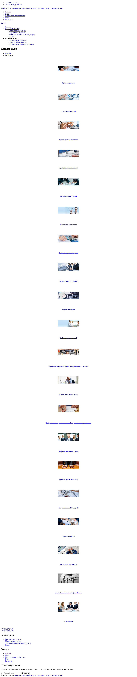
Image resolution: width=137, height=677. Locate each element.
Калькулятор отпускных (18, 40)
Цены (7, 14)
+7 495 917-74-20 (11, 3)
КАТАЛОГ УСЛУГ (12, 29)
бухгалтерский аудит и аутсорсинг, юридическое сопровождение (39, 675)
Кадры (11, 36)
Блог (7, 18)
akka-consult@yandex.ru (13, 4)
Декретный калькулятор (18, 42)
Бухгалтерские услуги (17, 31)
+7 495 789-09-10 (7, 631)
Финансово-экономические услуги (22, 34)
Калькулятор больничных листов (21, 44)
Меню (3, 23)
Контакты (8, 19)
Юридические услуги (17, 33)
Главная (8, 12)
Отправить (25, 673)
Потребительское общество (15, 16)
